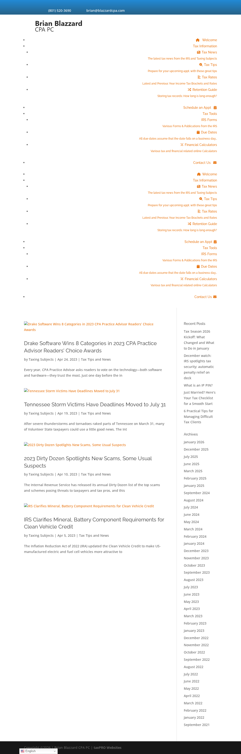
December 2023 (196, 550)
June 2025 (191, 464)
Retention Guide (187, 93)
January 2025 (194, 485)
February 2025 (195, 478)
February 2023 (195, 623)
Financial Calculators (184, 148)
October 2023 (194, 565)
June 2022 (191, 681)
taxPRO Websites (107, 747)
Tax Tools (210, 114)
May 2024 (191, 522)
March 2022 (193, 703)
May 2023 (191, 601)
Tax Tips (182, 68)
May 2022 (191, 688)
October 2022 (194, 652)
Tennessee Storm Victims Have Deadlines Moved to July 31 (95, 404)
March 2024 (193, 529)
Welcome (209, 40)
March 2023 (193, 616)
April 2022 (192, 696)
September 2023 (197, 572)
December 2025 (196, 449)
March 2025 (193, 471)
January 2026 (194, 442)
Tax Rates (179, 80)
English (30, 751)
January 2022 (194, 717)
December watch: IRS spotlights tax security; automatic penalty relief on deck (199, 366)
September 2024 (197, 493)
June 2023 (191, 594)
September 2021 (197, 724)
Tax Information (205, 46)
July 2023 (191, 587)
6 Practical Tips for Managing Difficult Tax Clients (198, 416)
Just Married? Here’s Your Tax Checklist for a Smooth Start (200, 398)
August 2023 (193, 579)
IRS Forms (189, 123)
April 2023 (192, 608)
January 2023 (194, 630)
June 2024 (191, 514)
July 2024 (191, 507)
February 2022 (195, 710)
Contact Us (202, 163)
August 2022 (193, 667)
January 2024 (194, 543)
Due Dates (178, 135)
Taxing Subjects (41, 359)
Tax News (182, 55)
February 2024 (195, 536)
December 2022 (196, 638)
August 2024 (193, 500)
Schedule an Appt (197, 107)
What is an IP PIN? (198, 385)
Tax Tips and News (96, 359)
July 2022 (191, 674)
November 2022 (196, 645)
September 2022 (197, 659)
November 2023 (196, 558)
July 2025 (191, 456)
